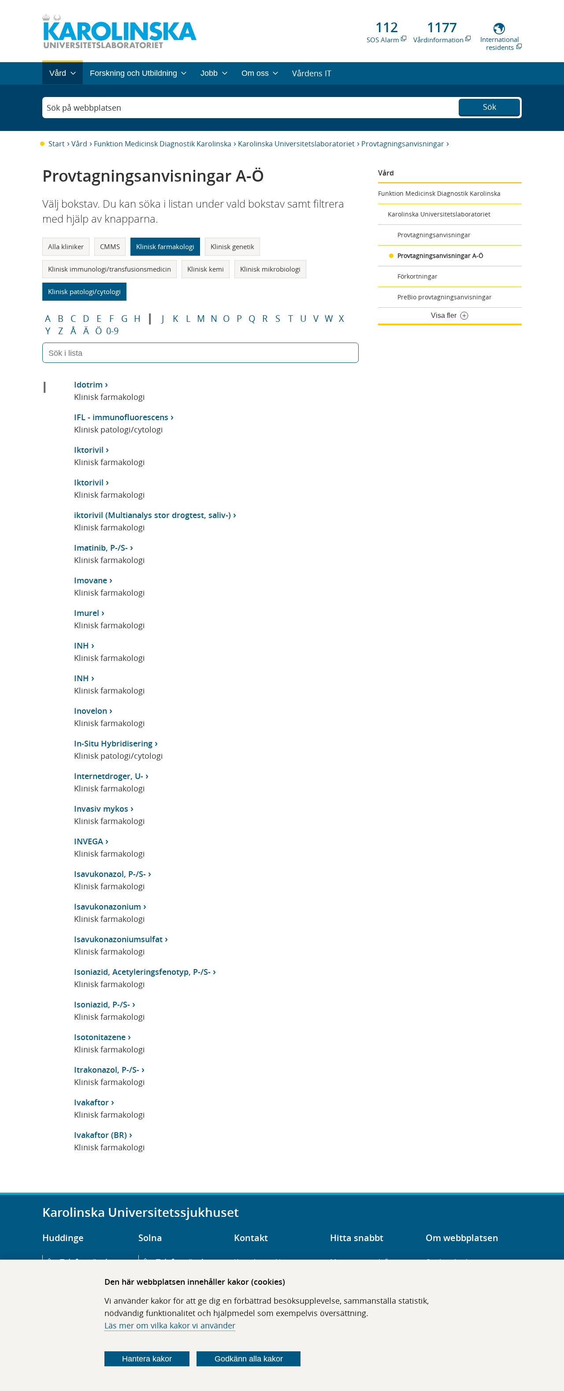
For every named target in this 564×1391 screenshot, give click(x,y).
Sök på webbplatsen (84, 107)
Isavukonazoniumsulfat (118, 939)
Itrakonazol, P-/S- (106, 1069)
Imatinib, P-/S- (101, 547)
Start (56, 144)
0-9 (112, 331)
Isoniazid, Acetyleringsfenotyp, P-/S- (142, 971)
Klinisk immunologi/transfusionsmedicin (109, 269)
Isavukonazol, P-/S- (110, 874)
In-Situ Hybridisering (113, 743)
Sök (489, 106)
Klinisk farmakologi (165, 246)
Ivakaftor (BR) (100, 1135)
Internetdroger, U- (108, 776)
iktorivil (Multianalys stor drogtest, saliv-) (152, 515)
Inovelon (90, 710)
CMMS (110, 246)
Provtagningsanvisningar (402, 144)
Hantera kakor (147, 1358)
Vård (79, 144)
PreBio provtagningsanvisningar (444, 297)
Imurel (86, 613)
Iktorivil (89, 449)
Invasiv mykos (101, 808)
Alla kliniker (66, 246)
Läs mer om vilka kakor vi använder (169, 1325)
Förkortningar (417, 276)
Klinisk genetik (232, 246)
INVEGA (88, 841)
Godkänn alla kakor (249, 1358)
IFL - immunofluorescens (121, 417)
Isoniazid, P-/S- (102, 1004)
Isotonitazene (100, 1037)
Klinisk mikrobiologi (270, 269)
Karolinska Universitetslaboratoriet (296, 144)
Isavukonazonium (107, 906)
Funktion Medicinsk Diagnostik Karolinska (162, 144)
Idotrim (88, 384)
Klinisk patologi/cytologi (84, 291)
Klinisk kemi (205, 269)
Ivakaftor (91, 1102)
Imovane (90, 580)
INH (81, 645)
